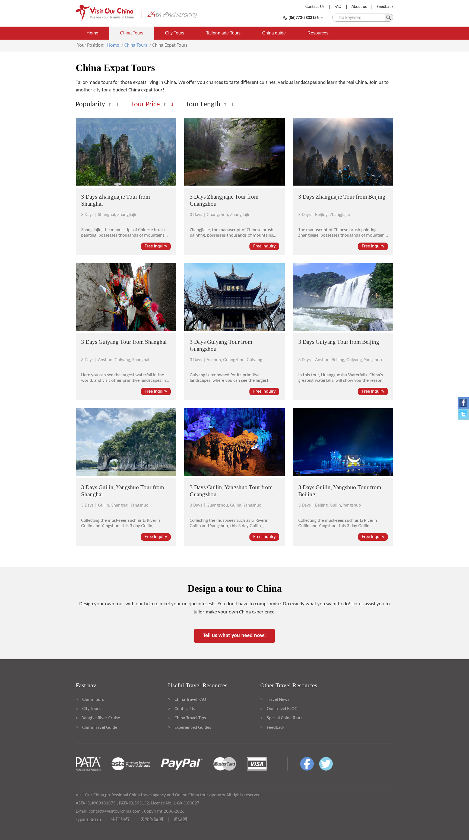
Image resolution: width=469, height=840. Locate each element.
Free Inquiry (156, 246)
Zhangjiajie (127, 214)
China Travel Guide (99, 727)
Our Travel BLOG (282, 709)
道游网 (180, 819)
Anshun (105, 360)
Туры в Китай (88, 819)
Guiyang (122, 360)
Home (92, 33)
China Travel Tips (190, 718)
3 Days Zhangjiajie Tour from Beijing (341, 196)
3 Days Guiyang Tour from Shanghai (124, 342)
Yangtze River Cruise (101, 718)
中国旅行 (120, 819)
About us (359, 7)
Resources (318, 33)
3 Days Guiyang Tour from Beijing (338, 342)
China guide (274, 33)
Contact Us (314, 7)
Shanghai (106, 214)
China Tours (131, 33)
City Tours (174, 33)
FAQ (337, 7)
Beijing (321, 214)
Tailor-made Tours (223, 33)
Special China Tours (285, 718)
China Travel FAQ (190, 699)
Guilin (103, 505)
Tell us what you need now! (234, 635)
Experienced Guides (193, 727)
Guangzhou (217, 214)
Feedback (385, 7)
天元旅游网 (151, 819)
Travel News (278, 699)
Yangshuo (373, 360)
